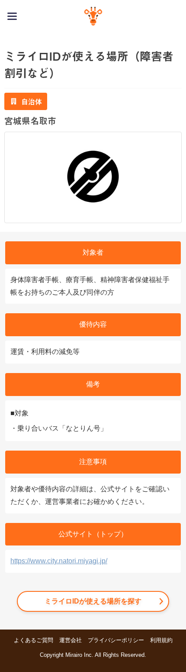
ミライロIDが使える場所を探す (93, 601)
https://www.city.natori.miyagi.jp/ (58, 561)
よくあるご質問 (33, 640)
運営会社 (70, 640)
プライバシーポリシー (116, 640)
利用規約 (161, 640)
